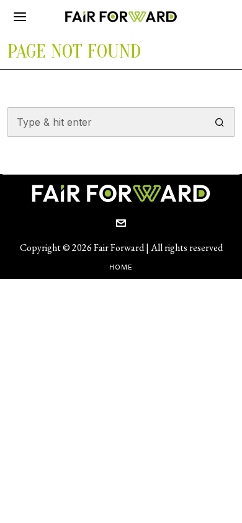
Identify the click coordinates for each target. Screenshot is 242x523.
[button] (220, 122)
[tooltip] (121, 223)
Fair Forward (119, 247)
